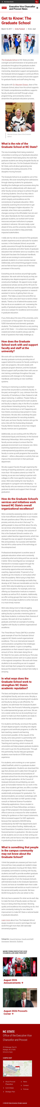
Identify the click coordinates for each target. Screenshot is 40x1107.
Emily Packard (20, 29)
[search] (37, 1)
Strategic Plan (10, 1092)
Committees (9, 1088)
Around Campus (15, 939)
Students (20, 941)
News (25, 1082)
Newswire (13, 941)
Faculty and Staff (27, 939)
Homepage (5, 941)
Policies (26, 1089)
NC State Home (8, 2)
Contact (26, 1085)
